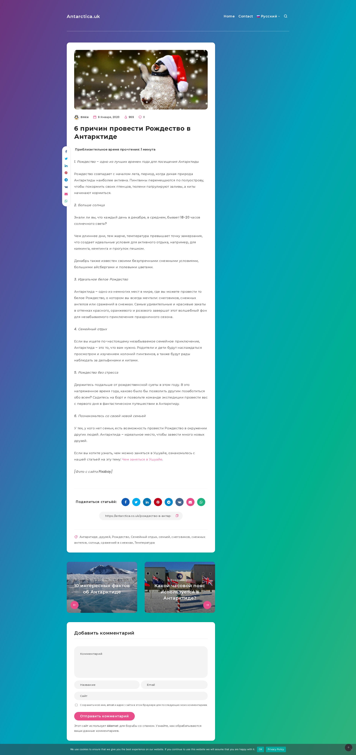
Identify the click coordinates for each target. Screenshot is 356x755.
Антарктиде (89, 537)
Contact (245, 16)
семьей (164, 537)
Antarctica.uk (83, 16)
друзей (104, 537)
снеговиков (181, 537)
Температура (145, 543)
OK (260, 749)
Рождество (120, 537)
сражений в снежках (117, 543)
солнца (93, 543)
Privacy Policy (276, 749)
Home (229, 16)
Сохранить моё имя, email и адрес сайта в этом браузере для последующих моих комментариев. (144, 705)
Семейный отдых (144, 537)
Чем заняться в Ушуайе (142, 459)
